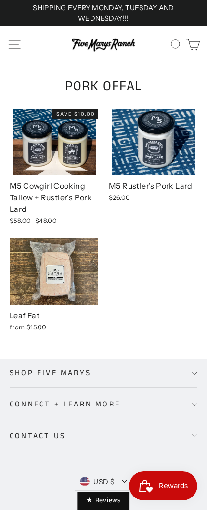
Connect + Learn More (65, 404)
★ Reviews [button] (103, 500)
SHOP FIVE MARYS (50, 373)
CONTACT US (37, 436)
